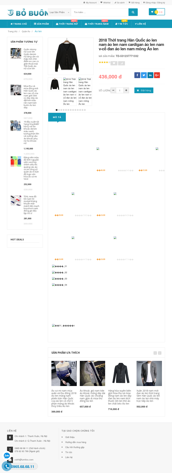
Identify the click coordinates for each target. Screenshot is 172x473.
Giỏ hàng (135, 2)
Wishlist (106, 2)
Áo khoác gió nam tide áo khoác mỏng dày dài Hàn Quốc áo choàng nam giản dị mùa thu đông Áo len (92, 396)
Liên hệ (141, 23)
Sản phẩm (42, 23)
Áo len (38, 31)
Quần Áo (26, 31)
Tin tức (123, 23)
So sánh (121, 2)
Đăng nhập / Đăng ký (155, 2)
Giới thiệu (70, 437)
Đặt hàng (145, 90)
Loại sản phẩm (57, 12)
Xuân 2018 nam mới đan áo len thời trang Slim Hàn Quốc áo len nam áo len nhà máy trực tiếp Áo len (148, 396)
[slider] (105, 62)
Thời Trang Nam (98, 23)
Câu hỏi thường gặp (74, 447)
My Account (91, 2)
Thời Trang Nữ (68, 23)
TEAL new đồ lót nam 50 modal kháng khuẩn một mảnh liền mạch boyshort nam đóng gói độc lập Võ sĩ (31, 205)
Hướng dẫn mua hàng (75, 442)
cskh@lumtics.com (24, 459)
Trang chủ (20, 23)
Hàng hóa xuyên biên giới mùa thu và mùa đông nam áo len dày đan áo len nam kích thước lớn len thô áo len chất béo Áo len (119, 397)
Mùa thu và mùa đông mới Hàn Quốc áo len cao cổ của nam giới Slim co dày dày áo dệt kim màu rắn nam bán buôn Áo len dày (31, 96)
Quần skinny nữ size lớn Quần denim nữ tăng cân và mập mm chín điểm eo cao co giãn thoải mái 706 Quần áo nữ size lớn (31, 59)
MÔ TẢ (57, 117)
